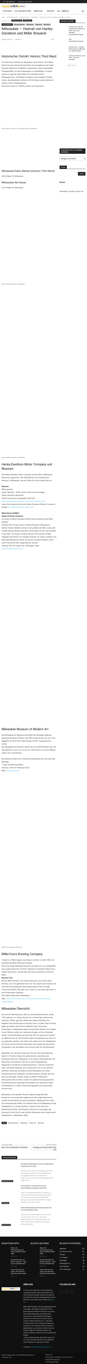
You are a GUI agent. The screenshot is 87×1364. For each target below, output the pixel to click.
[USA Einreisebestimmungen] (63, 41)
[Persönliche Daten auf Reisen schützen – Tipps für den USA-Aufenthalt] (5, 1261)
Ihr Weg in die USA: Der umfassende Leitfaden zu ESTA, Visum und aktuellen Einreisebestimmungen (77, 30)
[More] (54, 45)
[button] (82, 11)
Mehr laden (71, 65)
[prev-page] (3, 1229)
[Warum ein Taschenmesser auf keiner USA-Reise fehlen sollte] (5, 1250)
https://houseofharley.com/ (12, 549)
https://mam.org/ (12, 771)
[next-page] (6, 1229)
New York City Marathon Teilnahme (15, 1147)
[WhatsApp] (34, 45)
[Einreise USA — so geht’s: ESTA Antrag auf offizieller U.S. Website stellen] (63, 49)
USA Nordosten (24, 17)
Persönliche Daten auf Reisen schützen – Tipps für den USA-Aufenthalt (18, 1261)
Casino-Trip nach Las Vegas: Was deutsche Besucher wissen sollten (18, 1271)
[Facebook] (84, 1)
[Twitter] (81, 1)
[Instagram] (78, 1)
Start (3, 17)
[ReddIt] (44, 45)
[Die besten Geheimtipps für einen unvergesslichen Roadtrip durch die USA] (10, 1167)
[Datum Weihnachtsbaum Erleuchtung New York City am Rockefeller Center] (10, 1211)
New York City (6, 1225)
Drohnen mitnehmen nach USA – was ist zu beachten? (77, 57)
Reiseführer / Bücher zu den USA (71, 191)
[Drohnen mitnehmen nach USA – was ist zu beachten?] (63, 57)
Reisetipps (5, 1203)
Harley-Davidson (19, 24)
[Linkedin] (39, 45)
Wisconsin (47, 24)
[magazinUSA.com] (17, 6)
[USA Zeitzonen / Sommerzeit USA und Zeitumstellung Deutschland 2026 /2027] (10, 1189)
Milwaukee (30, 24)
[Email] (49, 45)
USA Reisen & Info (12, 17)
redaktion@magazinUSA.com (41, 1347)
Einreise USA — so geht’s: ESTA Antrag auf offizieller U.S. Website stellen (77, 49)
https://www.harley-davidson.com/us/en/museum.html (23, 501)
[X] (23, 45)
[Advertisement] (76, 108)
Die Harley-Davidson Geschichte (21, 507)
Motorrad (39, 24)
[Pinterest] (28, 45)
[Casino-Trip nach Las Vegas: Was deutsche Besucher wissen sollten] (5, 1271)
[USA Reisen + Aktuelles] (11, 1289)
